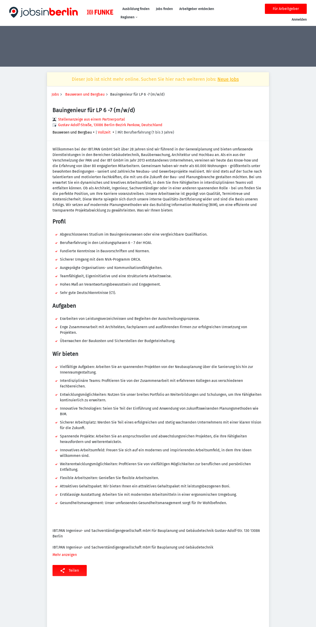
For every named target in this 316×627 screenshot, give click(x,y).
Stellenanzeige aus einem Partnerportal (91, 119)
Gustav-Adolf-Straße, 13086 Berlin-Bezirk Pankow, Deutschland (110, 125)
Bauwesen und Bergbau (85, 94)
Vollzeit (104, 132)
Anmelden (299, 20)
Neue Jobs (228, 79)
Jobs (55, 94)
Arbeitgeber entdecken (196, 9)
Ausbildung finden (135, 9)
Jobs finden (164, 9)
